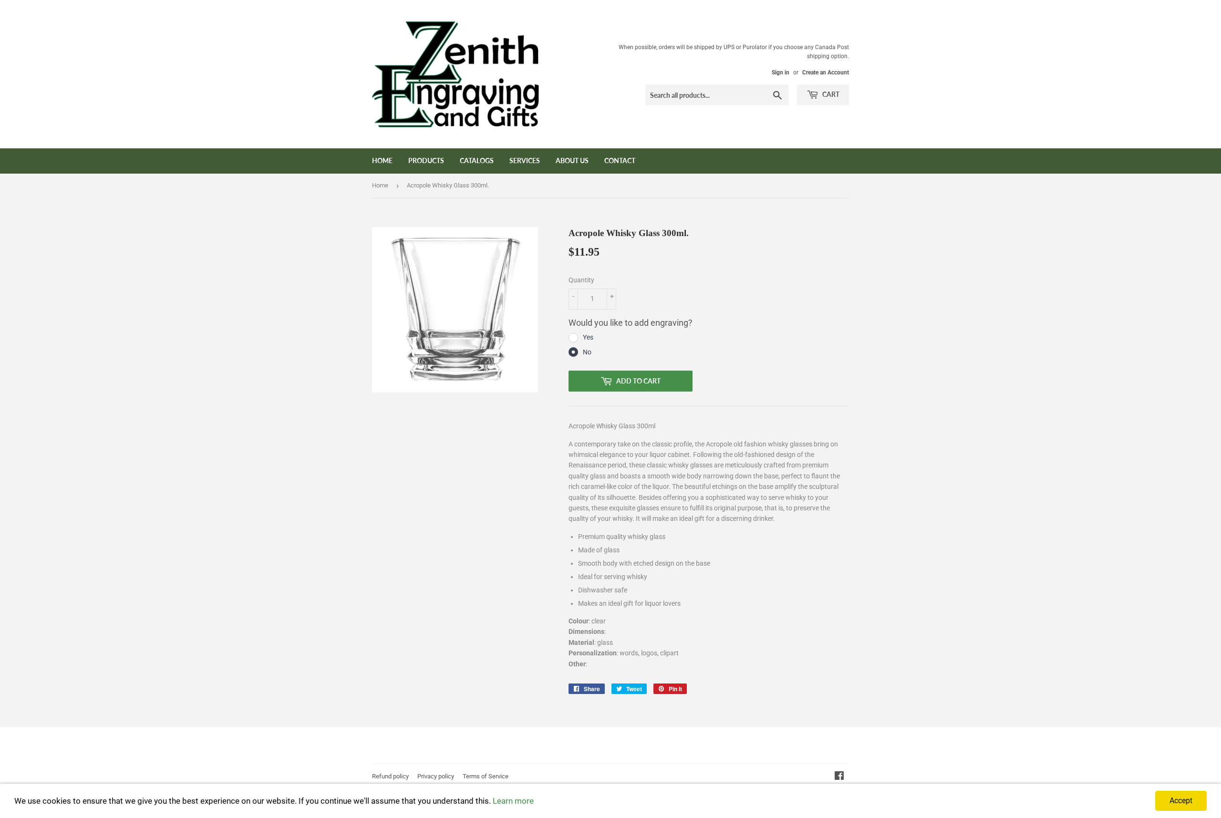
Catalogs (477, 160)
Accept (1180, 800)
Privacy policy (435, 776)
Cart (830, 94)
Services (524, 160)
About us (572, 160)
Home (382, 160)
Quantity (581, 280)
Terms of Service (485, 776)
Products (426, 160)
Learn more (513, 801)
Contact (619, 160)
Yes (588, 337)
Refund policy (390, 776)
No (587, 352)
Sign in (780, 72)
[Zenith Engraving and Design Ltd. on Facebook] (839, 777)
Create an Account (825, 72)
